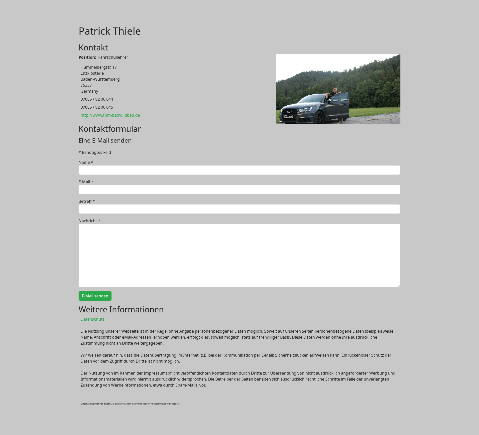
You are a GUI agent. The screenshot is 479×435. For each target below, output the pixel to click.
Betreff (87, 201)
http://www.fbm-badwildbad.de (110, 115)
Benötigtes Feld (95, 152)
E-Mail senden (95, 296)
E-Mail (86, 182)
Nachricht (89, 220)
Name (86, 162)
